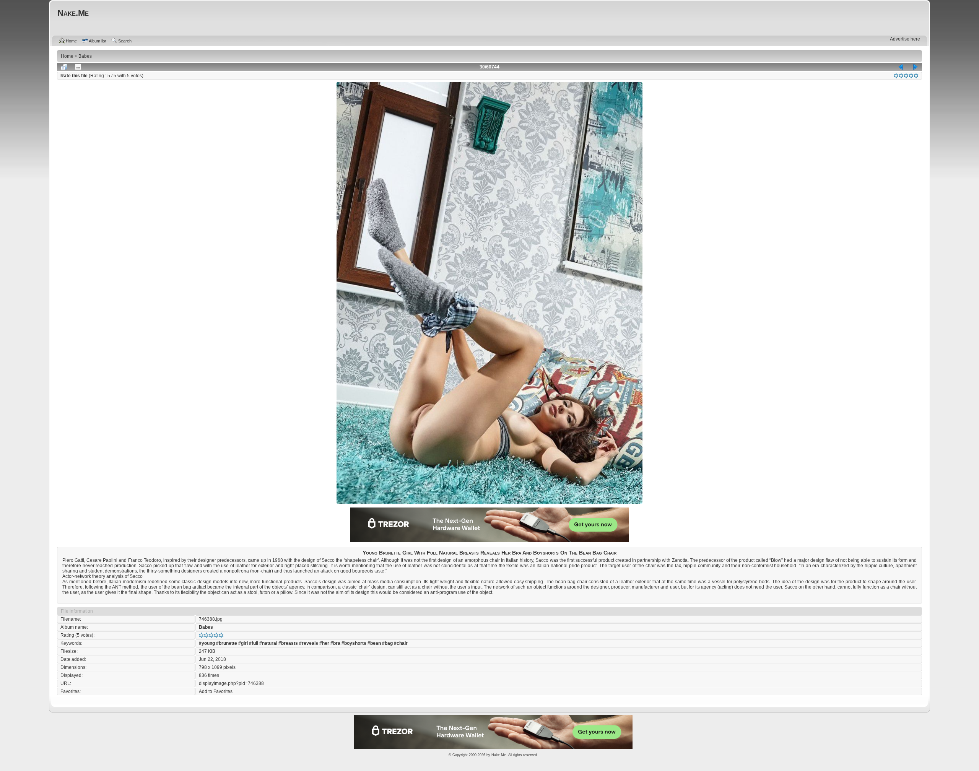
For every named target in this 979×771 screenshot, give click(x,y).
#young (207, 643)
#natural (268, 643)
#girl (243, 643)
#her (324, 643)
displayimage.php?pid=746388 (231, 683)
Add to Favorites (216, 691)
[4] (911, 75)
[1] (896, 75)
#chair (401, 643)
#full (253, 643)
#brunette (226, 643)
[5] (916, 75)
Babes (206, 627)
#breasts (288, 643)
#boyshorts (354, 643)
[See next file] (915, 67)
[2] (901, 75)
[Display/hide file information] (78, 67)
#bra (335, 643)
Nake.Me (498, 755)
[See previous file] (901, 67)
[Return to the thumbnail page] (64, 67)
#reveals (308, 643)
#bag (387, 643)
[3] (906, 75)
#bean (374, 643)
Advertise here (905, 39)
